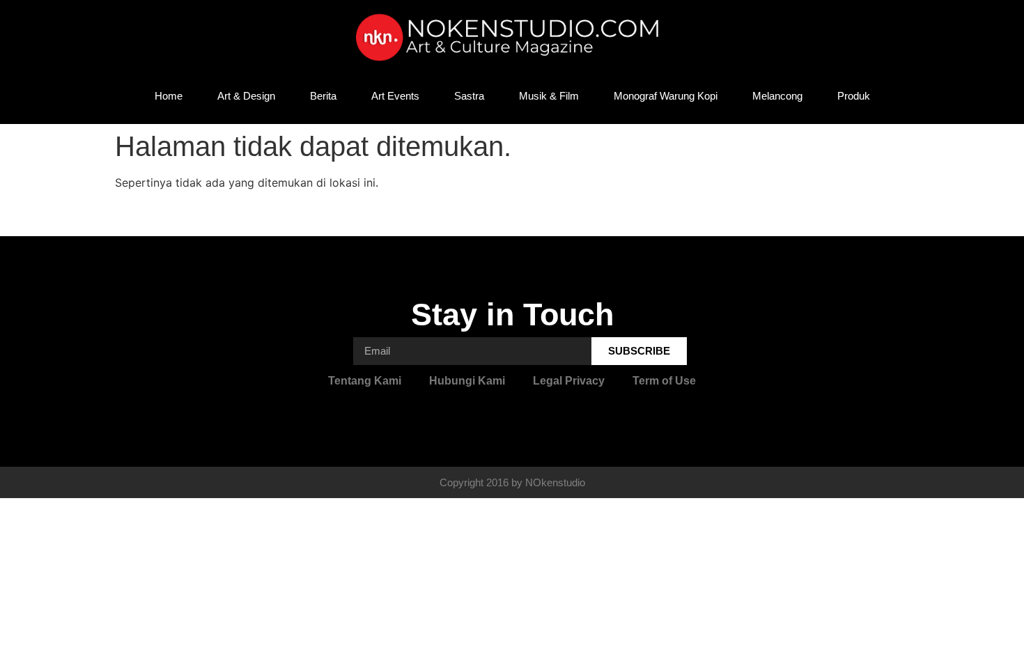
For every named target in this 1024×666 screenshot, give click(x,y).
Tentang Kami (364, 381)
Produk (853, 96)
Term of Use (664, 381)
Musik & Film (549, 96)
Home (169, 96)
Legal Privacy (569, 381)
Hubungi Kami (467, 381)
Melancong (777, 96)
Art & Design (246, 96)
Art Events (395, 96)
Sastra (469, 96)
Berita (323, 96)
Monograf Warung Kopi (665, 96)
